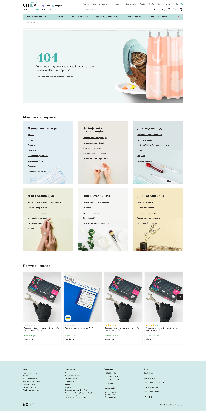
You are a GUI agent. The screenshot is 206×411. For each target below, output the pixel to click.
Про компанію (69, 373)
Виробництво (115, 4)
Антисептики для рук (92, 148)
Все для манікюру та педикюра (41, 213)
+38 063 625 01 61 (111, 376)
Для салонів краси (79, 17)
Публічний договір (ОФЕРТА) (75, 390)
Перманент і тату (35, 223)
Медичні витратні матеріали (149, 135)
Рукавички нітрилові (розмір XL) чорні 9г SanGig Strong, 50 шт (41, 329)
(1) (117, 325)
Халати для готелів (145, 207)
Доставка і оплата (71, 378)
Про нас (86, 4)
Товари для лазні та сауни (148, 218)
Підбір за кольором (31, 390)
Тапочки (31, 145)
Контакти (168, 4)
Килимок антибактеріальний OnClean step (82, 328)
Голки (139, 150)
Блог (159, 4)
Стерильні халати (144, 140)
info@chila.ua (149, 373)
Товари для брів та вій (37, 207)
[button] (180, 297)
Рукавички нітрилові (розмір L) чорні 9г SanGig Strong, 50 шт (122, 329)
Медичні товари (134, 17)
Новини (67, 384)
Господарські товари (158, 17)
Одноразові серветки (92, 213)
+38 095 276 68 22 (111, 383)
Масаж (31, 228)
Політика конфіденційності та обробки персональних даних (79, 394)
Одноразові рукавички (38, 155)
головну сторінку (66, 76)
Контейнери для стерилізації (95, 158)
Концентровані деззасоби (94, 153)
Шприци (141, 155)
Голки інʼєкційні (90, 218)
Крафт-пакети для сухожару (95, 137)
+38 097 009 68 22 (111, 380)
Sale (177, 17)
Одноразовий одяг (36, 161)
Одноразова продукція (37, 17)
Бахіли (31, 135)
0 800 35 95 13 (48, 9)
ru (182, 4)
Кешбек (142, 4)
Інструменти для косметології (96, 223)
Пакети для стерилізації (93, 143)
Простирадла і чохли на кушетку (97, 202)
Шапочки (32, 150)
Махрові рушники (145, 202)
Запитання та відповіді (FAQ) (75, 397)
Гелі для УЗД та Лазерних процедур (153, 145)
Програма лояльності (72, 376)
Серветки (32, 166)
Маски (30, 140)
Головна (27, 23)
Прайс (151, 4)
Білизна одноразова (37, 171)
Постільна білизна (145, 223)
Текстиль (59, 17)
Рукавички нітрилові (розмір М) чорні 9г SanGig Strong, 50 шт (163, 329)
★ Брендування (130, 4)
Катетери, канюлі (144, 161)
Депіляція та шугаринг (37, 218)
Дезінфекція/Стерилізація (107, 17)
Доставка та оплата (100, 4)
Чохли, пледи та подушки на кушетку (44, 202)
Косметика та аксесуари (147, 213)
